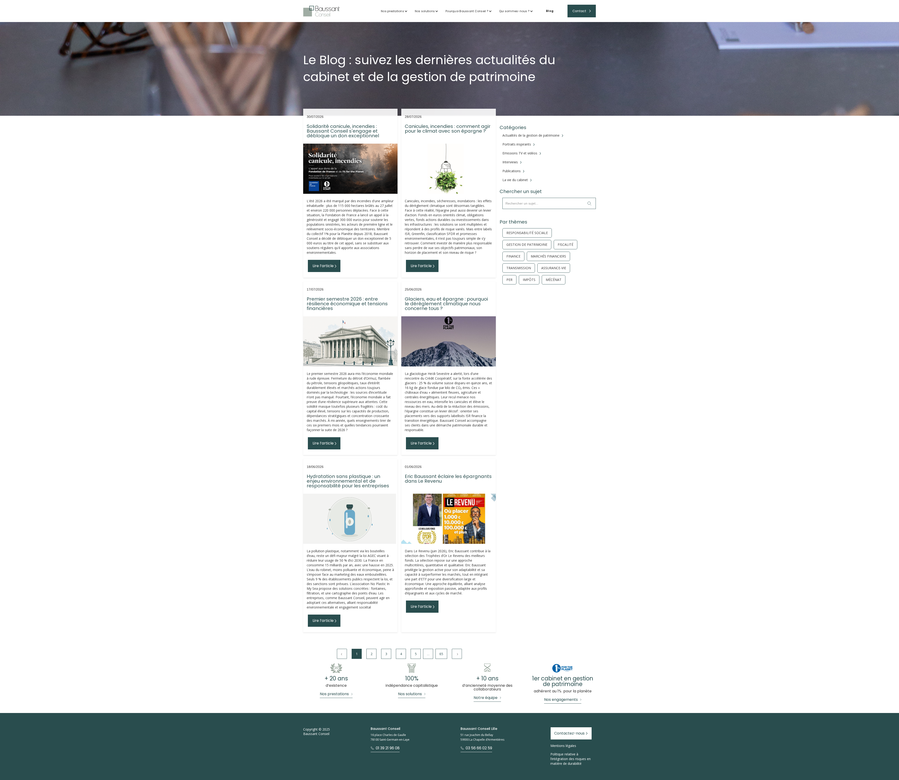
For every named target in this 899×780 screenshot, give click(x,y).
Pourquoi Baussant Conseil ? (467, 11)
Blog (549, 11)
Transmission (518, 268)
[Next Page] (457, 654)
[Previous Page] (342, 654)
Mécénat (553, 279)
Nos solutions (425, 11)
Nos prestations (392, 11)
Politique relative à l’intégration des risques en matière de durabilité (570, 759)
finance (513, 256)
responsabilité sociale (527, 233)
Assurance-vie (553, 268)
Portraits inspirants (516, 144)
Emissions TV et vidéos (519, 153)
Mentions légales (563, 745)
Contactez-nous (569, 733)
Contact (579, 11)
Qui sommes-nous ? (514, 11)
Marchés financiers (548, 256)
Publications (511, 171)
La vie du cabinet (515, 180)
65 (441, 654)
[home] (321, 11)
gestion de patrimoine (526, 244)
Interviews (510, 162)
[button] (394, 11)
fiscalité (565, 244)
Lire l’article (323, 266)
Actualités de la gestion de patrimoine (531, 135)
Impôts (529, 279)
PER (509, 279)
